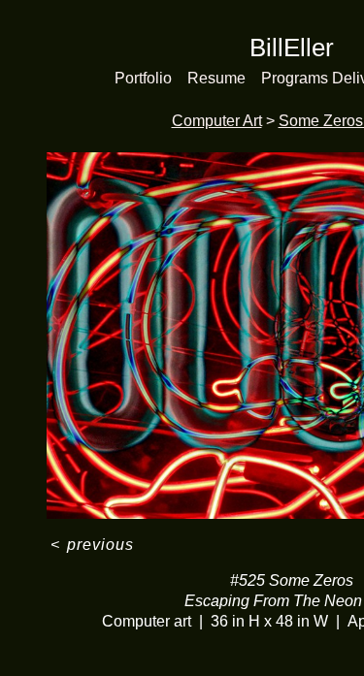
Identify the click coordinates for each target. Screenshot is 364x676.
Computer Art (217, 121)
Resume (216, 78)
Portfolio (143, 78)
